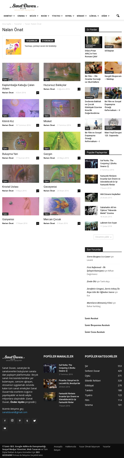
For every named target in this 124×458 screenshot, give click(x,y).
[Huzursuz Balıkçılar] (62, 72)
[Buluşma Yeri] (20, 141)
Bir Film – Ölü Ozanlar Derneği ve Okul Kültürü (92, 79)
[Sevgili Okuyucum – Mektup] (113, 67)
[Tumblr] (27, 420)
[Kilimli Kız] (20, 108)
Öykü (5, 79)
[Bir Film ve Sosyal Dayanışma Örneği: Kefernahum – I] (93, 124)
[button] (118, 16)
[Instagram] (12, 420)
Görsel (93, 16)
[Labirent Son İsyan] (91, 225)
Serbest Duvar (92, 370)
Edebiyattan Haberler (91, 46)
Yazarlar (106, 446)
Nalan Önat (8, 92)
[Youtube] (4, 428)
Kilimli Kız (8, 121)
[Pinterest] (19, 420)
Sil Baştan (109, 50)
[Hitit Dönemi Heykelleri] (91, 197)
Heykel (68, 16)
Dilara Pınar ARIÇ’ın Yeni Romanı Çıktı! (91, 53)
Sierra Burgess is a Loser (98, 256)
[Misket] (62, 108)
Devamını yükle (102, 236)
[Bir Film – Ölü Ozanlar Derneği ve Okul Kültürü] (93, 67)
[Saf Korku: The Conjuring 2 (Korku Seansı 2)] (91, 163)
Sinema (21, 16)
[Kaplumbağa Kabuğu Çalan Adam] (20, 72)
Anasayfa (58, 446)
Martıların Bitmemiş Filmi (99, 302)
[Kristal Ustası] (20, 173)
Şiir (86, 366)
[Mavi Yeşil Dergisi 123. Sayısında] (113, 124)
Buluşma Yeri (10, 154)
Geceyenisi (50, 186)
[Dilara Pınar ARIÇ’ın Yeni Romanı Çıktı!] (93, 42)
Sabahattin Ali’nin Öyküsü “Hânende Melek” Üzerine (108, 210)
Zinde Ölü (91, 281)
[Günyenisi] (20, 206)
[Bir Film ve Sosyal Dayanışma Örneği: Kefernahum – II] (113, 93)
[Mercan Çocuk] (62, 206)
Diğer (104, 16)
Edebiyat (8, 16)
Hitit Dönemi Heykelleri (110, 194)
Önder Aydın (17, 402)
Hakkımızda (70, 446)
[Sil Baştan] (113, 42)
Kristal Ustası (10, 186)
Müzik (33, 16)
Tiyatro (56, 16)
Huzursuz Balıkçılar (55, 85)
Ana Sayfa (6, 24)
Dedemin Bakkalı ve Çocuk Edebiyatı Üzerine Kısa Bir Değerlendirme (93, 107)
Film (87, 72)
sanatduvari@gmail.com (14, 412)
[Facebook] (4, 420)
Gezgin (48, 154)
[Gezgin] (62, 141)
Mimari (80, 16)
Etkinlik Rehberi (93, 380)
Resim (44, 16)
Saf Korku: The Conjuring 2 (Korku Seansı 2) (108, 163)
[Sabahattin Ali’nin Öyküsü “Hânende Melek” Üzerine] (91, 210)
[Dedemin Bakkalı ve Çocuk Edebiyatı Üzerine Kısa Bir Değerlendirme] (93, 93)
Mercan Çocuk (52, 219)
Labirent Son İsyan (108, 223)
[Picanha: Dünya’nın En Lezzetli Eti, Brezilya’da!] (50, 383)
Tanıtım (89, 390)
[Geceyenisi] (62, 173)
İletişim (57, 450)
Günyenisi (8, 219)
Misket (48, 121)
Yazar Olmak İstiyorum (89, 446)
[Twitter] (34, 420)
